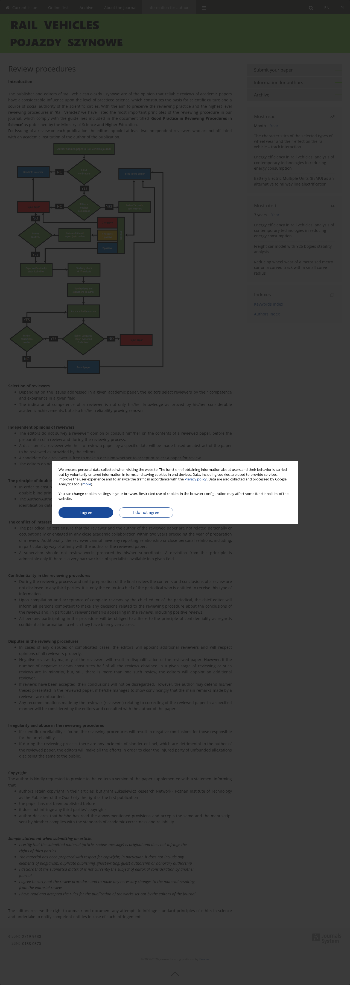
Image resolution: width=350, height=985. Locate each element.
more (86, 484)
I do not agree (146, 512)
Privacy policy (196, 479)
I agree (86, 512)
